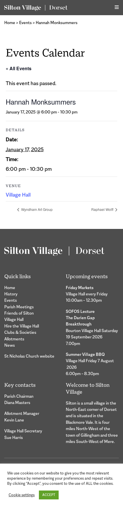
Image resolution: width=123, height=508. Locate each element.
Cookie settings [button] (22, 495)
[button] (117, 7)
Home (9, 22)
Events (25, 22)
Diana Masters (17, 402)
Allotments (14, 339)
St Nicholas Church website (29, 356)
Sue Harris (13, 437)
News (9, 345)
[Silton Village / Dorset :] (36, 7)
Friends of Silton (19, 313)
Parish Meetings (19, 306)
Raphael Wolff (102, 209)
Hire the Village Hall (21, 326)
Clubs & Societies (20, 332)
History (10, 294)
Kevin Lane (14, 420)
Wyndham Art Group (36, 209)
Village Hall (18, 194)
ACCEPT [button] (48, 495)
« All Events (18, 68)
